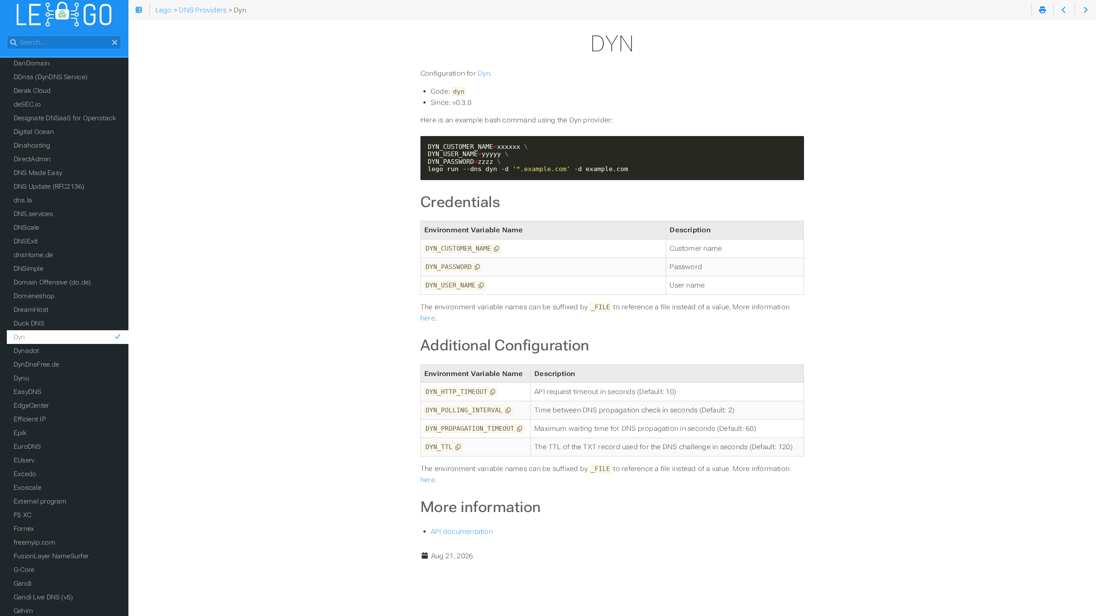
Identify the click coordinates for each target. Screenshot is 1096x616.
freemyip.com (34, 542)
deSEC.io (27, 104)
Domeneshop (34, 296)
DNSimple (28, 268)
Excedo (25, 474)
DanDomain (32, 63)
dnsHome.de (33, 255)
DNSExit (26, 241)
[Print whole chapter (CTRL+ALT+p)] (1042, 10)
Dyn (484, 73)
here (427, 318)
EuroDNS (27, 446)
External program (40, 501)
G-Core (24, 570)
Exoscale (27, 488)
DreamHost (31, 310)
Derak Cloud (32, 91)
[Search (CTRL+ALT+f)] (13, 43)
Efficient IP (30, 419)
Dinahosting (32, 145)
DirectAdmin (32, 159)
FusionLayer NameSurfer (51, 556)
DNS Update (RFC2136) (49, 186)
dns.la (23, 200)
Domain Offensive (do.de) (52, 282)
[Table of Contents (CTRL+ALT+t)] (139, 10)
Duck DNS (29, 323)
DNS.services (33, 214)
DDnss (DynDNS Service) (50, 77)
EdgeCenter (31, 405)
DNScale (26, 227)
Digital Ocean (34, 132)
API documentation (462, 531)
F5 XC (22, 515)
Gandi (22, 583)
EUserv (24, 460)
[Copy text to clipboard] (496, 248)
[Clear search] (114, 43)
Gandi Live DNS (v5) (43, 597)
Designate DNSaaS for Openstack (65, 118)
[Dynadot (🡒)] (1085, 10)
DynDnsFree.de (36, 364)
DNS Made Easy (38, 173)
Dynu (21, 378)
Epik (20, 433)
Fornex (24, 529)
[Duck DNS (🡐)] (1064, 10)
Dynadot (26, 351)
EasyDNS (28, 392)
